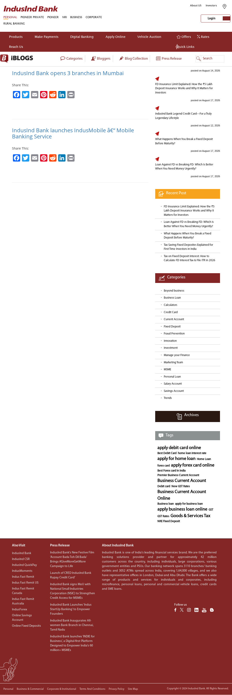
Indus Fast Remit (23, 577)
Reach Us (16, 47)
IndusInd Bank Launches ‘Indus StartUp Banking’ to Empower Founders (71, 609)
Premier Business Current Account (178, 475)
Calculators (170, 305)
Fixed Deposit (172, 326)
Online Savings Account (22, 618)
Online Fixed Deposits (26, 626)
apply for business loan (189, 503)
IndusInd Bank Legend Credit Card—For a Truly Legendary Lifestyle (183, 116)
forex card (163, 465)
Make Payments (46, 37)
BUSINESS (76, 17)
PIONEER (53, 17)
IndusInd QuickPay (24, 565)
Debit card (163, 486)
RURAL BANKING (14, 23)
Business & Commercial (30, 689)
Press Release (171, 59)
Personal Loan (172, 376)
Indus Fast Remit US (25, 582)
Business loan (165, 503)
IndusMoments (22, 571)
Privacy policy (116, 689)
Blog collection (136, 59)
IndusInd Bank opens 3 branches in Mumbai (68, 73)
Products (16, 37)
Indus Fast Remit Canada (23, 591)
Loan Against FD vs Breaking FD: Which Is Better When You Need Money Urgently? (184, 166)
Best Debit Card (166, 453)
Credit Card (171, 312)
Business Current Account (181, 481)
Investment (171, 347)
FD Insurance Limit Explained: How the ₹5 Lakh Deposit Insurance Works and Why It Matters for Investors (184, 88)
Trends (168, 398)
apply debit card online (179, 448)
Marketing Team (173, 362)
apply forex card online (192, 465)
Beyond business (174, 290)
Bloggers (103, 59)
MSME (167, 369)
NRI (64, 17)
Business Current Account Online (181, 495)
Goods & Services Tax (190, 516)
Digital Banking (82, 37)
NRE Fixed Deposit (168, 521)
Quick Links (185, 47)
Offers (186, 37)
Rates (204, 37)
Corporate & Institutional (61, 689)
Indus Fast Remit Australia (23, 601)
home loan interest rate (192, 453)
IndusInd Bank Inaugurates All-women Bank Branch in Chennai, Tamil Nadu (72, 625)
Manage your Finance (177, 355)
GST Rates (163, 516)
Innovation (170, 340)
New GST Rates (181, 486)
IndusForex (19, 609)
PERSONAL (10, 17)
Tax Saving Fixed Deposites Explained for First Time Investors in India (188, 247)
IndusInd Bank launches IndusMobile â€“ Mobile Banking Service (73, 133)
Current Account (174, 319)
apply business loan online (182, 509)
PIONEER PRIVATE (32, 17)
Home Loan (204, 459)
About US (195, 5)
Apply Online (116, 37)
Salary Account (173, 383)
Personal (8, 689)
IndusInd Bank (21, 553)
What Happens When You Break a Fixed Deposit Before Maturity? (184, 141)
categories (74, 59)
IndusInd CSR (21, 559)
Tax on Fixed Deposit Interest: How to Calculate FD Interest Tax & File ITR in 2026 (189, 258)
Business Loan (172, 297)
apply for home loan (176, 459)
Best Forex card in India (171, 470)
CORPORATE (94, 17)
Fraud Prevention (174, 333)
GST (211, 509)
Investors (211, 5)
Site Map (133, 689)
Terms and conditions (92, 689)
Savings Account (174, 391)
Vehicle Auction (149, 37)
